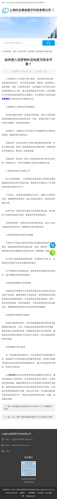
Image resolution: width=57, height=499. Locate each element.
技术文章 (22, 51)
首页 (15, 51)
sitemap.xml (30, 496)
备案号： (23, 493)
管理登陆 (32, 493)
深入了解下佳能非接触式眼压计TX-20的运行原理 (32, 417)
